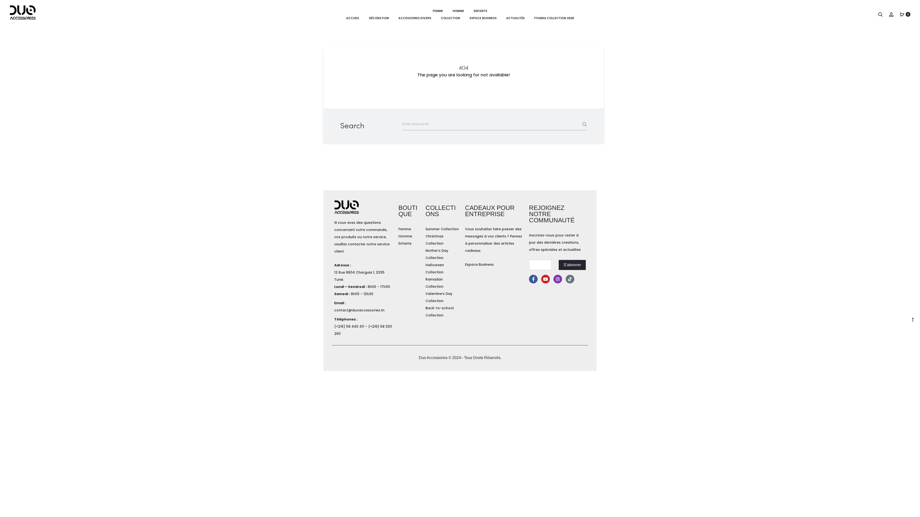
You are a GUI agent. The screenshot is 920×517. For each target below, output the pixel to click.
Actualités (515, 18)
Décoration (379, 18)
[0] (902, 14)
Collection (450, 18)
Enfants (480, 11)
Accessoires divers (414, 18)
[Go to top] (912, 319)
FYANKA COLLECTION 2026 (554, 18)
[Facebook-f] (533, 279)
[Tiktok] (570, 279)
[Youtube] (545, 279)
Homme (458, 11)
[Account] (891, 14)
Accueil (352, 18)
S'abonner (572, 265)
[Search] (880, 14)
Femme (438, 11)
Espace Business (483, 18)
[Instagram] (557, 279)
